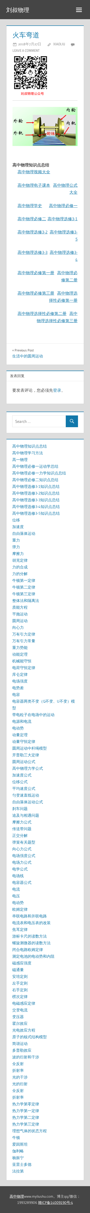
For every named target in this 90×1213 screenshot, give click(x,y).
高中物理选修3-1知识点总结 (36, 486)
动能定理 (20, 654)
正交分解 (20, 835)
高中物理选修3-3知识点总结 (36, 499)
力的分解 (20, 573)
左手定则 (20, 983)
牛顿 (16, 1137)
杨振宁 (18, 1157)
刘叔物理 (17, 9)
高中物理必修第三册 (36, 293)
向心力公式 (21, 848)
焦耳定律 (20, 929)
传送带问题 (21, 828)
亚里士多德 (21, 1164)
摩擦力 (18, 553)
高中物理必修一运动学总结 (35, 466)
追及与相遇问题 (25, 815)
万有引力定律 (23, 634)
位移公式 (20, 781)
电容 (16, 694)
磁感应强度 (21, 963)
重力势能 (20, 647)
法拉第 (18, 1171)
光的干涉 (20, 1077)
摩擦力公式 (21, 822)
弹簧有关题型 (23, 842)
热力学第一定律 (25, 1110)
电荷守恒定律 (23, 667)
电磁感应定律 (23, 1003)
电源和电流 (21, 721)
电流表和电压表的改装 (31, 922)
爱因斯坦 (20, 1144)
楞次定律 (20, 996)
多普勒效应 (21, 1050)
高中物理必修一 (63, 205)
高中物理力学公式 (27, 768)
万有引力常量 (23, 640)
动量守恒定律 (23, 741)
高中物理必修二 (32, 218)
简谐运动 (20, 1043)
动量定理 (20, 734)
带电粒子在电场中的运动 (33, 714)
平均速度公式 (23, 788)
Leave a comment (26, 50)
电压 (16, 895)
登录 (57, 390)
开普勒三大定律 (25, 754)
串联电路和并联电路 (29, 916)
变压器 (18, 1016)
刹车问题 (20, 808)
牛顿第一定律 (23, 580)
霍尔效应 (20, 1023)
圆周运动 (20, 620)
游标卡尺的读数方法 (29, 936)
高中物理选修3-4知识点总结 (36, 506)
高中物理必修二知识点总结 (35, 479)
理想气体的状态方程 (29, 1130)
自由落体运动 (23, 533)
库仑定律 (20, 674)
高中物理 (17, 1196)
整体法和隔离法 (25, 600)
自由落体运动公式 (27, 801)
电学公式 (20, 869)
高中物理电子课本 (34, 185)
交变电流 (20, 1010)
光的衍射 (20, 1083)
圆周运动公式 (23, 761)
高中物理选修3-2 (33, 231)
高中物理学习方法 (27, 452)
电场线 (18, 875)
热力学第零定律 (25, 1104)
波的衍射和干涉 (25, 1057)
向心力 (18, 627)
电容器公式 (21, 882)
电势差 (18, 687)
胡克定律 (20, 560)
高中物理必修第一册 (36, 272)
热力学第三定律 (25, 1124)
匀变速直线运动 (25, 795)
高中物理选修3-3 (33, 252)
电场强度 (20, 681)
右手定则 (20, 989)
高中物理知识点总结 (29, 446)
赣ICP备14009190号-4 (55, 1202)
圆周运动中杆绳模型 (29, 748)
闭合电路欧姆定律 (27, 949)
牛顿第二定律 (23, 587)
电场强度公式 (23, 855)
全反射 (18, 1063)
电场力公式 (21, 862)
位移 (16, 520)
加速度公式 (21, 775)
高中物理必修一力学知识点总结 (39, 473)
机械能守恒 (21, 661)
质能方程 (20, 607)
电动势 (18, 728)
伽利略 (18, 1151)
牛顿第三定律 (23, 593)
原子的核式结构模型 (29, 1036)
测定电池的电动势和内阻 (33, 956)
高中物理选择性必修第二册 (42, 313)
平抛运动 (20, 614)
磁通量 (18, 969)
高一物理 (20, 459)
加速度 (18, 526)
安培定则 (20, 976)
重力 (16, 540)
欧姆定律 (20, 909)
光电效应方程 (23, 1030)
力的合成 (20, 567)
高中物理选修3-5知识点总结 (36, 513)
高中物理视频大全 (34, 171)
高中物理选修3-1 (63, 218)
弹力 (16, 546)
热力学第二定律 (25, 1117)
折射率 (18, 1070)
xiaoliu (59, 44)
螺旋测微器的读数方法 (31, 942)
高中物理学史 (30, 205)
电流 (16, 889)
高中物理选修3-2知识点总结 (36, 493)
